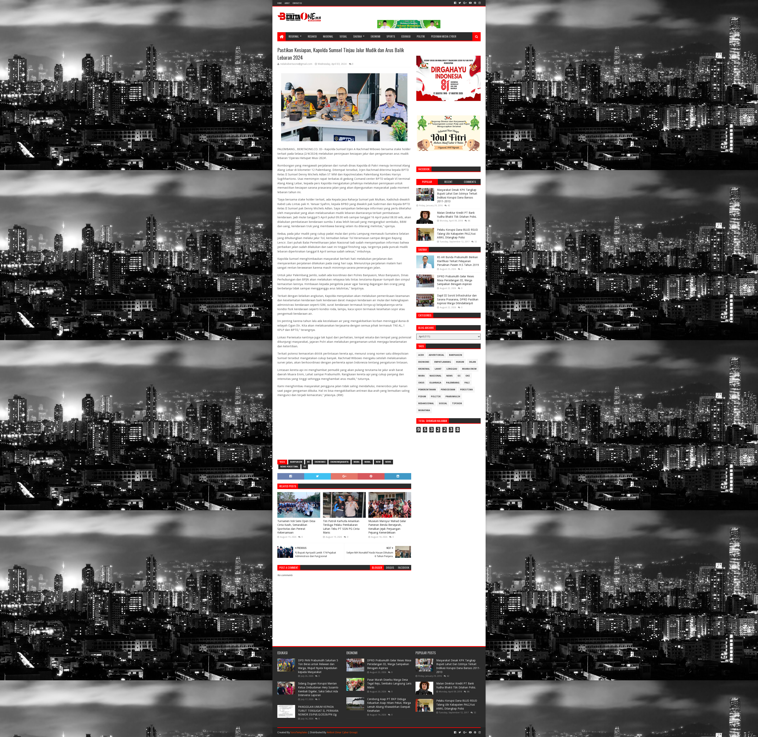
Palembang (453, 382)
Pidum (422, 396)
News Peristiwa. (289, 467)
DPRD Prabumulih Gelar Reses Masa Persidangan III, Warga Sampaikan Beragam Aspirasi (455, 280)
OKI (467, 376)
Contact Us (297, 3)
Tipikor (457, 403)
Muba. (367, 462)
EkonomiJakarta (339, 462)
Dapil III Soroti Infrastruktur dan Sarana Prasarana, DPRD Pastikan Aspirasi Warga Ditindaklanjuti (457, 299)
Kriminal (424, 369)
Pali (467, 382)
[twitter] (460, 3)
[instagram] (479, 3)
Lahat (438, 369)
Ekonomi (375, 36)
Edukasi (405, 36)
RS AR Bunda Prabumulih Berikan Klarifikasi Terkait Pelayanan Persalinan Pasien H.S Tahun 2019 (458, 261)
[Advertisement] (344, 428)
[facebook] (455, 3)
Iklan (472, 362)
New (378, 462)
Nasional (328, 36)
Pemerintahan (427, 389)
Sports (391, 36)
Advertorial (436, 355)
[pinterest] (475, 3)
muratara (424, 410)
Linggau (452, 369)
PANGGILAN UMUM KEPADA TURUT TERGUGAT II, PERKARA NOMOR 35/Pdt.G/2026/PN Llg (318, 710)
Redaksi (312, 36)
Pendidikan (448, 389)
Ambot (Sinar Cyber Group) (342, 732)
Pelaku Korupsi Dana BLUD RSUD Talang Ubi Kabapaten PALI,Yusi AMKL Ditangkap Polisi (457, 233)
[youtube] (470, 3)
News (388, 462)
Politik (421, 36)
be (308, 462)
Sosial (343, 36)
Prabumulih (453, 396)
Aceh (421, 355)
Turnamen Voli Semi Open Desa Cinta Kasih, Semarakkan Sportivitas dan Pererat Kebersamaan (296, 527)
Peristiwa (466, 389)
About (287, 3)
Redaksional (426, 403)
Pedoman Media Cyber (443, 36)
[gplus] (464, 3)
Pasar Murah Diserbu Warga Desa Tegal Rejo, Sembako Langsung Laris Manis (389, 683)
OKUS (421, 382)
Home (279, 3)
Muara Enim (469, 369)
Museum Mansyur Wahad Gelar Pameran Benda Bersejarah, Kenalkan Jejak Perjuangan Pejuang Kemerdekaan (387, 527)
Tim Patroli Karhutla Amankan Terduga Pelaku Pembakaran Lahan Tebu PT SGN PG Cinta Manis (341, 527)
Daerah (357, 36)
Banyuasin (296, 462)
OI (304, 467)
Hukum (460, 362)
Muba (356, 462)
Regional (294, 36)
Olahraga (435, 382)
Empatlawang (442, 362)
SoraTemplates (299, 732)
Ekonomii (320, 462)
